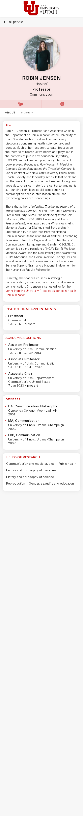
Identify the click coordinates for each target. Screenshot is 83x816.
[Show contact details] (21, 104)
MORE (25, 112)
